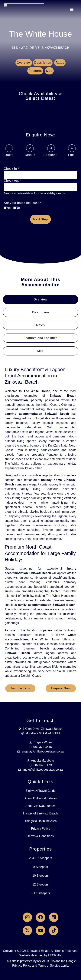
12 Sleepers (40, 884)
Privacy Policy (40, 828)
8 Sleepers (40, 867)
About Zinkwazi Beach (40, 805)
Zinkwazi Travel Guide (41, 790)
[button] (72, 9)
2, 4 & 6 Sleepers (40, 858)
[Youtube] (40, 930)
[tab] (40, 299)
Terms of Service (49, 965)
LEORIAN (55, 955)
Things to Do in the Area (40, 821)
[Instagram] (27, 917)
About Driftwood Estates (40, 798)
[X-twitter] (27, 930)
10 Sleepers (40, 875)
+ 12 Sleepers (40, 893)
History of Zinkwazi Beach (40, 813)
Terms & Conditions (41, 836)
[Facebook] (40, 917)
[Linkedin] (53, 917)
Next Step (40, 219)
